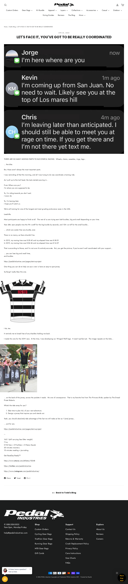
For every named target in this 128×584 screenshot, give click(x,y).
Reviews (61, 15)
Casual (105, 10)
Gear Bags (26, 10)
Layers (63, 10)
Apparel (51, 10)
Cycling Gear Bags (43, 534)
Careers (99, 538)
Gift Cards (39, 553)
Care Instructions (73, 553)
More (81, 15)
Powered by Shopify (86, 577)
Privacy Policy (72, 548)
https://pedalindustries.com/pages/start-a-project (22, 261)
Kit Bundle (40, 10)
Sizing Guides (48, 15)
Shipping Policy (73, 534)
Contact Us (70, 529)
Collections (76, 10)
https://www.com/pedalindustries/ (21, 471)
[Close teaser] (117, 573)
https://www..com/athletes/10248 (19, 460)
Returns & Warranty (74, 538)
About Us (100, 529)
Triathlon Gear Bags (43, 538)
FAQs (68, 562)
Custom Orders (12, 10)
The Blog (71, 15)
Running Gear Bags (43, 543)
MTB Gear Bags (42, 548)
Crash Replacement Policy (77, 543)
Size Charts (71, 558)
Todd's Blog (12, 27)
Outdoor (116, 10)
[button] (122, 578)
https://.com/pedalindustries (17, 466)
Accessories (91, 10)
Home (6, 27)
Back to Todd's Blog (66, 492)
